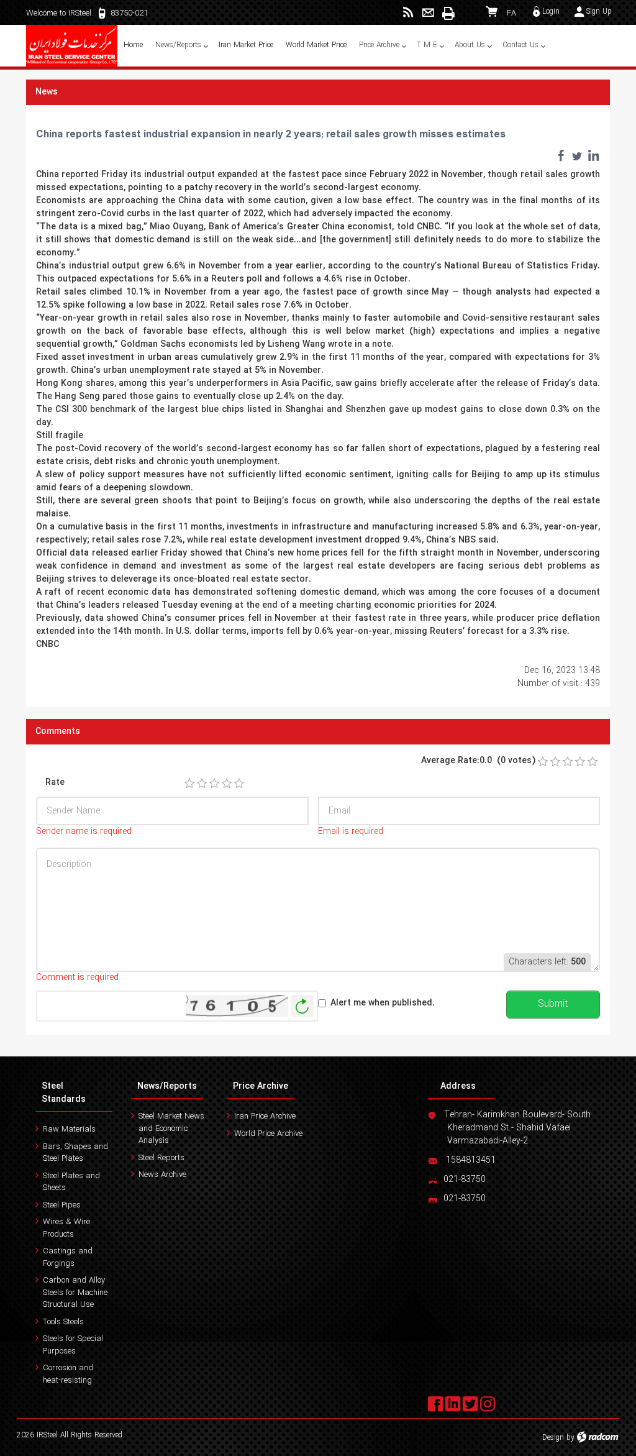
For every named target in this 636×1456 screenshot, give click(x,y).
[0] (542, 761)
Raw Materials (69, 1129)
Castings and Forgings (68, 1257)
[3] (214, 783)
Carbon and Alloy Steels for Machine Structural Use (75, 1292)
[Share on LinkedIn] (593, 155)
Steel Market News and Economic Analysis (171, 1128)
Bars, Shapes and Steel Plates (75, 1153)
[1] (189, 783)
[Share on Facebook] (560, 155)
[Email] (428, 12)
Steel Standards (64, 1092)
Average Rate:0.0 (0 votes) (478, 760)
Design (553, 1438)
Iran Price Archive (265, 1116)
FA (511, 13)
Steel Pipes (62, 1205)
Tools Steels (63, 1322)
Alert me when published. (382, 1003)
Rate (55, 782)
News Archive (162, 1174)
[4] (226, 783)
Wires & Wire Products (66, 1228)
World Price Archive (268, 1133)
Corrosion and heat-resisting (68, 1374)
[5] (239, 783)
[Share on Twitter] (577, 155)
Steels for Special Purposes (73, 1345)
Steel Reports (161, 1158)
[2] (201, 783)
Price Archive (260, 1086)
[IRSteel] (71, 45)
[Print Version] (448, 13)
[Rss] (408, 12)
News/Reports (167, 1086)
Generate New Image (302, 1006)
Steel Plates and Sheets (71, 1182)
